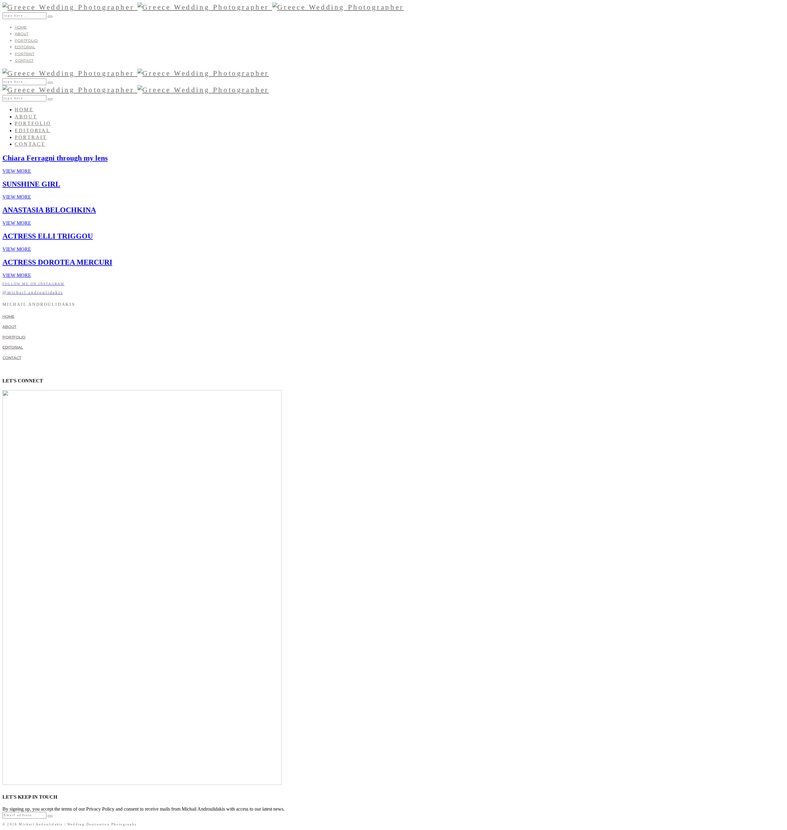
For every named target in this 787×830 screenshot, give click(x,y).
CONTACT (24, 60)
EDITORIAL (25, 47)
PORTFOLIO (26, 40)
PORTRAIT (24, 53)
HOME (21, 27)
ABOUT (22, 33)
